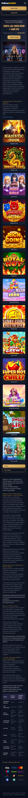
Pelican (9, 3)
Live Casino (7, 470)
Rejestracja (14, 8)
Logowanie (14, 12)
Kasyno (6, 466)
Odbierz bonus (14, 37)
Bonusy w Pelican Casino (10, 486)
